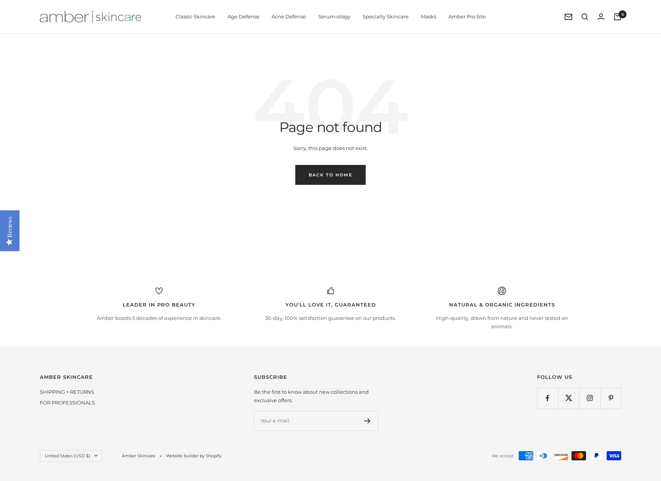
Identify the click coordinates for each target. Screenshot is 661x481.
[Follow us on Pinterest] (610, 398)
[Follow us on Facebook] (547, 398)
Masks (428, 16)
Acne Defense (289, 16)
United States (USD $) (67, 455)
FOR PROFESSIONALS (67, 402)
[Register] (367, 421)
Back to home (330, 175)
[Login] (601, 16)
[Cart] (617, 16)
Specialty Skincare (386, 16)
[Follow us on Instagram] (589, 398)
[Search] (584, 16)
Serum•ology (334, 16)
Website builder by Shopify (193, 455)
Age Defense (243, 16)
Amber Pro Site (467, 16)
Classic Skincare (195, 16)
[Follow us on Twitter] (568, 398)
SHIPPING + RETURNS (67, 392)
